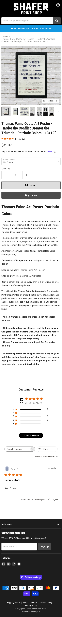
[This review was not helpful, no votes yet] (54, 499)
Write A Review (31, 435)
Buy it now (31, 195)
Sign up (45, 546)
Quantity (5, 168)
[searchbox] (17, 449)
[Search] (57, 20)
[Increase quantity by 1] (26, 175)
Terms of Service (30, 602)
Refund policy (46, 602)
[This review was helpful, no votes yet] (49, 499)
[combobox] (46, 456)
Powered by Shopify (31, 611)
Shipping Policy (13, 602)
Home (4, 36)
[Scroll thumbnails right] (58, 111)
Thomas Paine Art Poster (32, 270)
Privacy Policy (31, 605)
